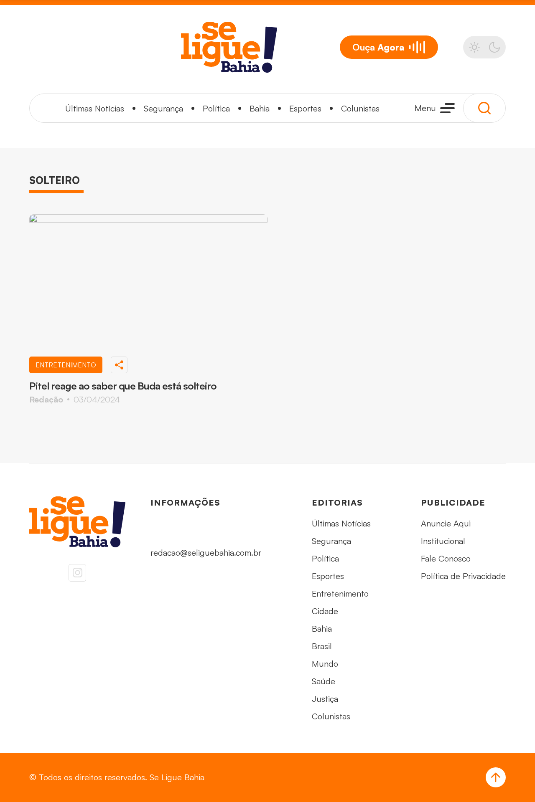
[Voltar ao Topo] (496, 777)
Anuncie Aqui (446, 523)
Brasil (322, 646)
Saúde (323, 681)
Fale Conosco (446, 558)
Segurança (163, 108)
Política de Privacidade (463, 576)
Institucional (443, 541)
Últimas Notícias (94, 108)
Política (216, 108)
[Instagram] (77, 573)
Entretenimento (340, 593)
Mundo (325, 663)
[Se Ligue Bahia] (229, 47)
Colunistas (360, 108)
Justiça (325, 698)
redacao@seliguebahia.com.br (205, 552)
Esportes (305, 108)
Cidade (325, 611)
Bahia (260, 108)
